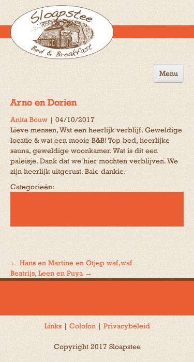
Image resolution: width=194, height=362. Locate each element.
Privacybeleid (126, 326)
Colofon (82, 326)
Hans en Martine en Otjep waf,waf (71, 263)
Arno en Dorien (43, 102)
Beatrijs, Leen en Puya (51, 273)
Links (53, 326)
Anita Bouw (29, 119)
